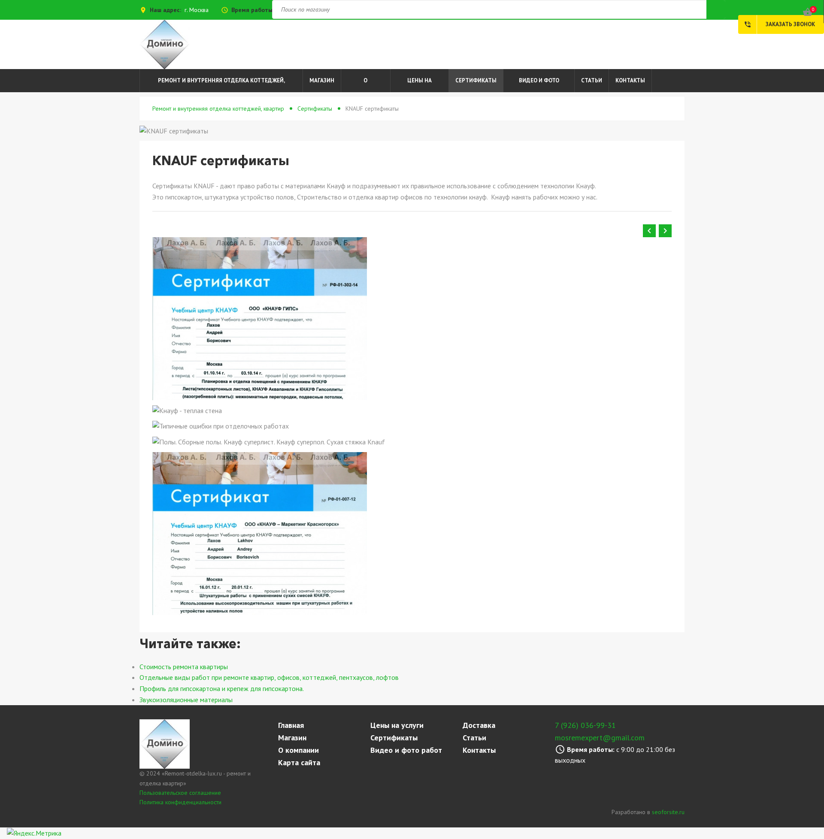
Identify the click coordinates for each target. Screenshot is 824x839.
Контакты (630, 80)
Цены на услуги (419, 84)
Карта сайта (299, 762)
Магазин (321, 80)
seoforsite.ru (668, 812)
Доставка (479, 725)
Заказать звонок (779, 24)
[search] (412, 419)
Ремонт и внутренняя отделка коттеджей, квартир (221, 84)
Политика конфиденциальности (180, 802)
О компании (365, 84)
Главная (291, 725)
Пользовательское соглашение (180, 793)
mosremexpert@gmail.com (600, 737)
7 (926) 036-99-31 (585, 725)
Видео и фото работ (539, 84)
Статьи (591, 80)
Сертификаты (476, 80)
